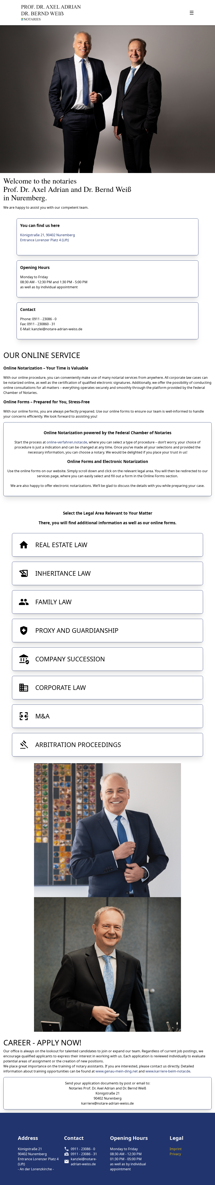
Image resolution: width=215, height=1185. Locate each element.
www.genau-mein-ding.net (117, 1071)
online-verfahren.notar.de (67, 442)
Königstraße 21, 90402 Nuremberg (47, 235)
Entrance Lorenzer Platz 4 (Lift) (44, 240)
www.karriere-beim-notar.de (168, 1071)
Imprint (176, 1149)
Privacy (175, 1154)
